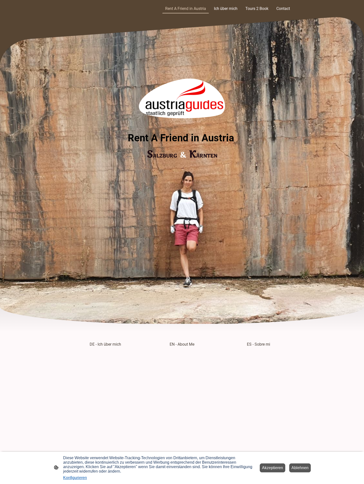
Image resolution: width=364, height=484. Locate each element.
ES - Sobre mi (258, 344)
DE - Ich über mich (105, 344)
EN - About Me (182, 344)
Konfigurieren (75, 478)
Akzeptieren (272, 468)
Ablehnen (300, 468)
